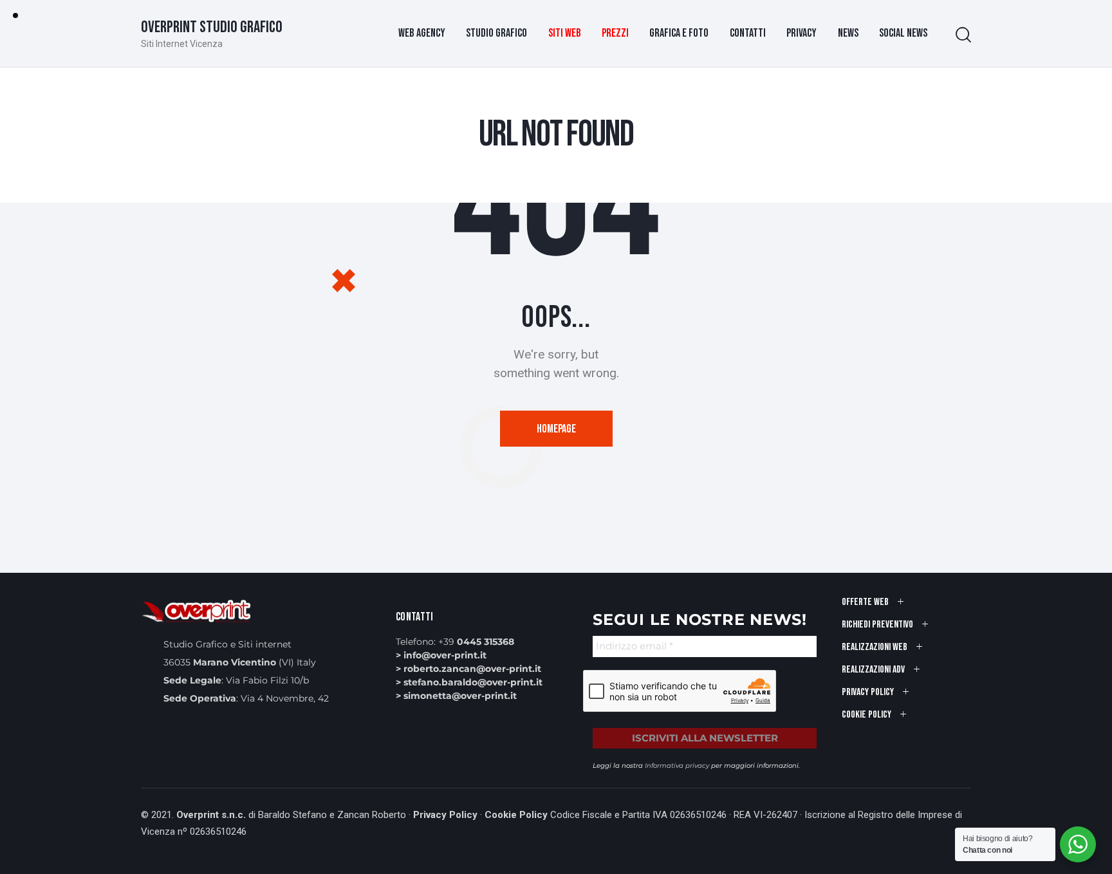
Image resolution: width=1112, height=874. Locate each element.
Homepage (556, 429)
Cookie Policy (516, 815)
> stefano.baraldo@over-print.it (469, 682)
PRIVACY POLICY (868, 692)
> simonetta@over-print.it (456, 696)
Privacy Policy (445, 815)
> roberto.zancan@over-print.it (468, 668)
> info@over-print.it (441, 655)
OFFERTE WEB (865, 602)
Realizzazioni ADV (873, 670)
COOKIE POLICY (866, 715)
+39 (476, 641)
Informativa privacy (677, 765)
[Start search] (963, 35)
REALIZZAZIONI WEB (874, 647)
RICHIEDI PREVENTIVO (877, 624)
